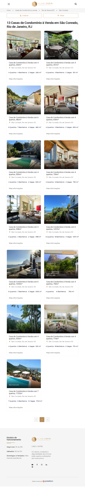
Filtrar (62, 16)
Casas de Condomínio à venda (26, 10)
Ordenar (25, 16)
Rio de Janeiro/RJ (48, 10)
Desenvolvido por (37, 481)
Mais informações (16, 79)
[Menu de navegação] (9, 4)
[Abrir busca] (76, 4)
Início (9, 10)
